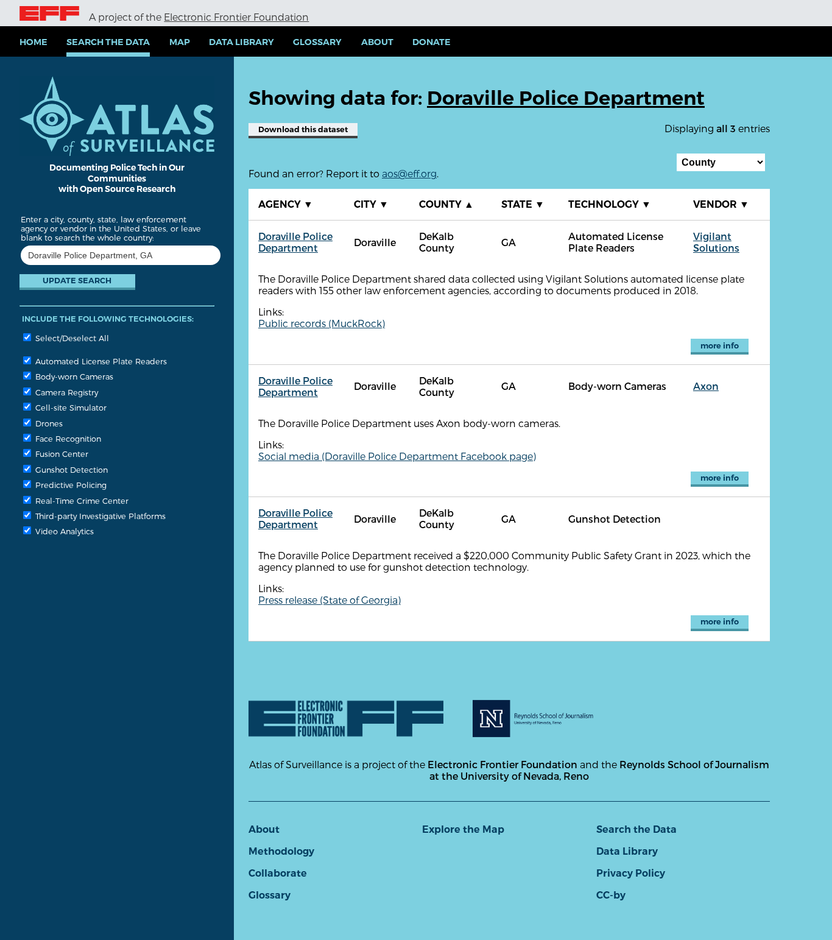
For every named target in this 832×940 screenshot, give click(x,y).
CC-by (611, 895)
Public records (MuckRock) (321, 323)
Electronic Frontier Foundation (236, 17)
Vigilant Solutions (716, 241)
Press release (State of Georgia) (329, 600)
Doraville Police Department (295, 241)
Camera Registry (65, 392)
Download (303, 129)
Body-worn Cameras (73, 376)
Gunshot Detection (70, 469)
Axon (706, 386)
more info (719, 345)
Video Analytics (63, 530)
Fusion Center (60, 453)
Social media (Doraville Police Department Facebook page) (397, 456)
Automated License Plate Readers (100, 361)
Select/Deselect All (71, 337)
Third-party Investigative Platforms (99, 515)
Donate (431, 42)
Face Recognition (67, 438)
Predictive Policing (70, 484)
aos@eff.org (409, 173)
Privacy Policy (630, 873)
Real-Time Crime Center (81, 500)
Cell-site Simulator (70, 407)
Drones (48, 423)
